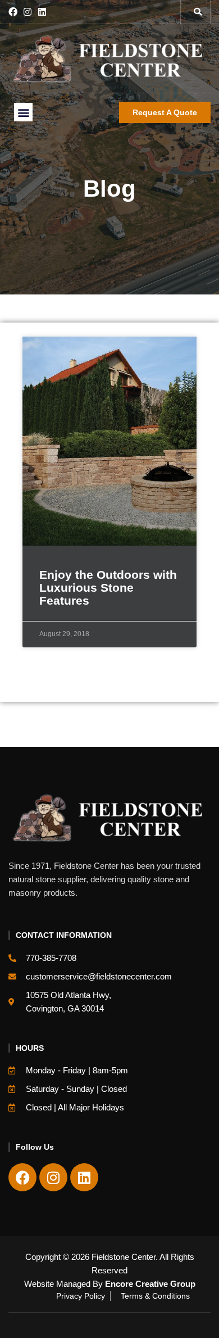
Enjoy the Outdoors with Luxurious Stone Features (108, 587)
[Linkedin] (42, 11)
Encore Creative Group (150, 1284)
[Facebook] (12, 11)
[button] (198, 12)
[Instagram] (27, 11)
